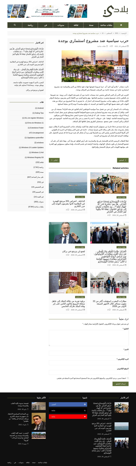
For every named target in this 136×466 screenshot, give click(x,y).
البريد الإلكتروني (123, 359)
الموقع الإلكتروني (123, 368)
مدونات (60, 25)
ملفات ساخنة (106, 25)
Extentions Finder (37, 128)
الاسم (126, 349)
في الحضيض (39, 187)
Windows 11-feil (38, 152)
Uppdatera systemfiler (35, 138)
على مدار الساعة (38, 177)
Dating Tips (39, 113)
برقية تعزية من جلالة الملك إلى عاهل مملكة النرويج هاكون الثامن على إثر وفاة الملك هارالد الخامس (68, 303)
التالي (55, 160)
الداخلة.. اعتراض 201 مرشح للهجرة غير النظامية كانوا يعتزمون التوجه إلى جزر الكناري (68, 203)
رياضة (30, 25)
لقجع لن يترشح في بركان (73, 251)
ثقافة (76, 25)
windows (40, 143)
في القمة (40, 197)
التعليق (126, 329)
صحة (91, 25)
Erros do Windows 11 (36, 123)
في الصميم (40, 192)
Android (41, 108)
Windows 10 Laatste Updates (32, 147)
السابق (121, 160)
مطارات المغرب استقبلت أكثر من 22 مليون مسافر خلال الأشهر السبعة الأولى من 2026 (109, 303)
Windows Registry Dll (35, 157)
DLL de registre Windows (34, 118)
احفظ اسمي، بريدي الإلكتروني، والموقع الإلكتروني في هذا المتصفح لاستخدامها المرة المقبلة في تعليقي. (91, 378)
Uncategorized (38, 133)
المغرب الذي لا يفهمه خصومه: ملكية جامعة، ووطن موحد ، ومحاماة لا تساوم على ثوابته (28, 84)
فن (45, 25)
